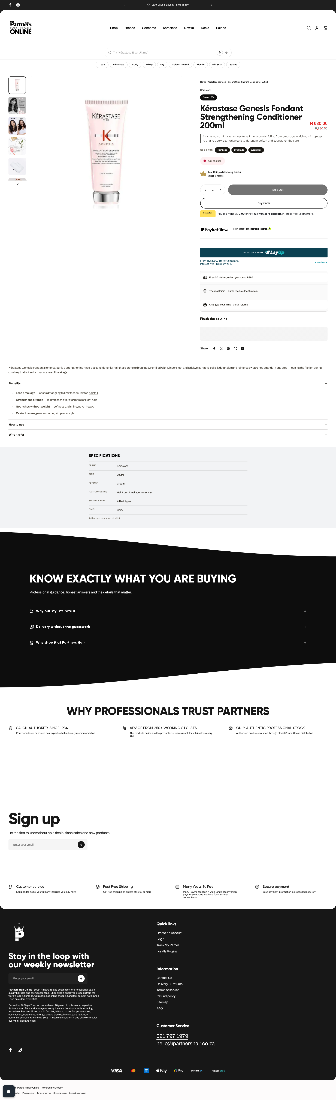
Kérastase (118, 64)
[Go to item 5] (17, 166)
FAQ (159, 1008)
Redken (25, 1011)
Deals (102, 64)
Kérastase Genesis (20, 367)
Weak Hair (256, 150)
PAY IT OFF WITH (253, 252)
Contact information (77, 1093)
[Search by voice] (220, 53)
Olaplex (50, 1011)
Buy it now (264, 203)
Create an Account (169, 933)
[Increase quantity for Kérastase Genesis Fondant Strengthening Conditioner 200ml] (221, 190)
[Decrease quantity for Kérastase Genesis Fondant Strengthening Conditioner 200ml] (204, 190)
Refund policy (165, 996)
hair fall (93, 392)
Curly (135, 64)
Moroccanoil (37, 1011)
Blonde (201, 64)
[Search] (226, 52)
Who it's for (16, 434)
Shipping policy (60, 1093)
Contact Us (164, 978)
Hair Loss (222, 150)
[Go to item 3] (17, 126)
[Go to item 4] (17, 146)
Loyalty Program (167, 951)
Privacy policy (28, 1093)
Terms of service (167, 990)
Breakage (239, 150)
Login (160, 939)
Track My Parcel (167, 945)
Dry (162, 64)
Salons (233, 64)
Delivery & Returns (169, 984)
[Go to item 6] (17, 186)
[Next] (211, 5)
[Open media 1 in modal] (106, 154)
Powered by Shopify (52, 1087)
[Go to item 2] (17, 105)
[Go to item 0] (17, 85)
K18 (57, 1011)
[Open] (9, 1091)
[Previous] (124, 5)
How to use (16, 424)
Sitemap (162, 1002)
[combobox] (164, 52)
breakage (289, 136)
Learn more (306, 214)
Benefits (15, 383)
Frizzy (149, 64)
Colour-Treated (180, 64)
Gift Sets (217, 64)
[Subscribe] (81, 844)
